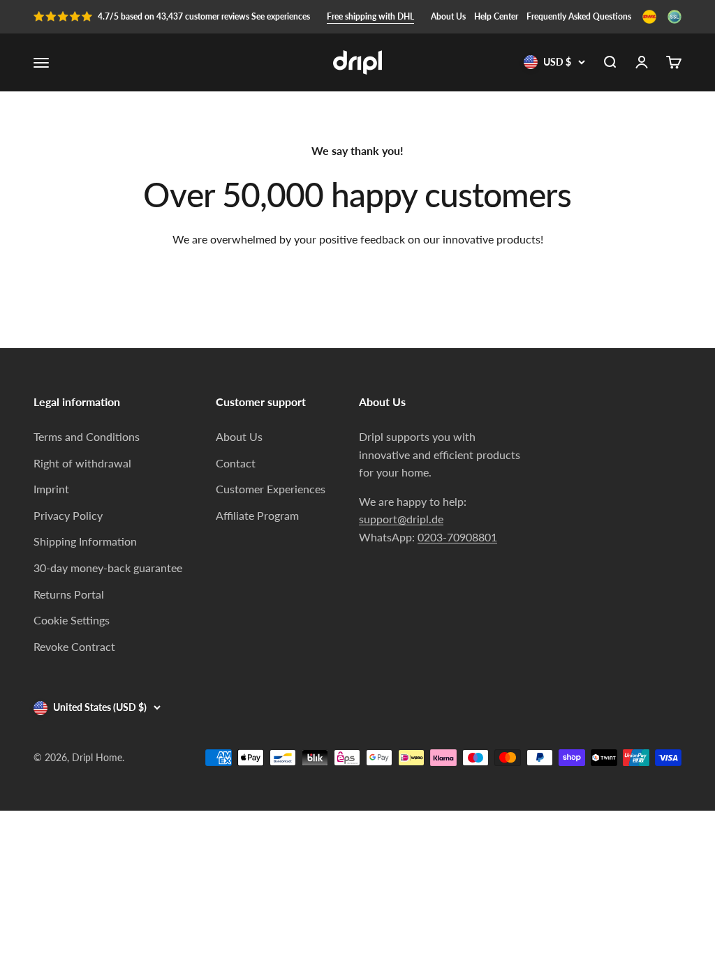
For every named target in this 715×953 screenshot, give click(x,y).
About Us (448, 16)
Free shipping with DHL (370, 16)
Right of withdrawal (82, 463)
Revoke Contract (74, 646)
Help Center (496, 16)
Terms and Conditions (87, 436)
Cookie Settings (72, 619)
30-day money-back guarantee (108, 567)
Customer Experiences (270, 488)
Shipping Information (85, 541)
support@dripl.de (401, 518)
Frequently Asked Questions (578, 16)
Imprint (51, 488)
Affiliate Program (257, 515)
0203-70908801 (457, 536)
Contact (236, 463)
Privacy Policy (68, 515)
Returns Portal (69, 594)
